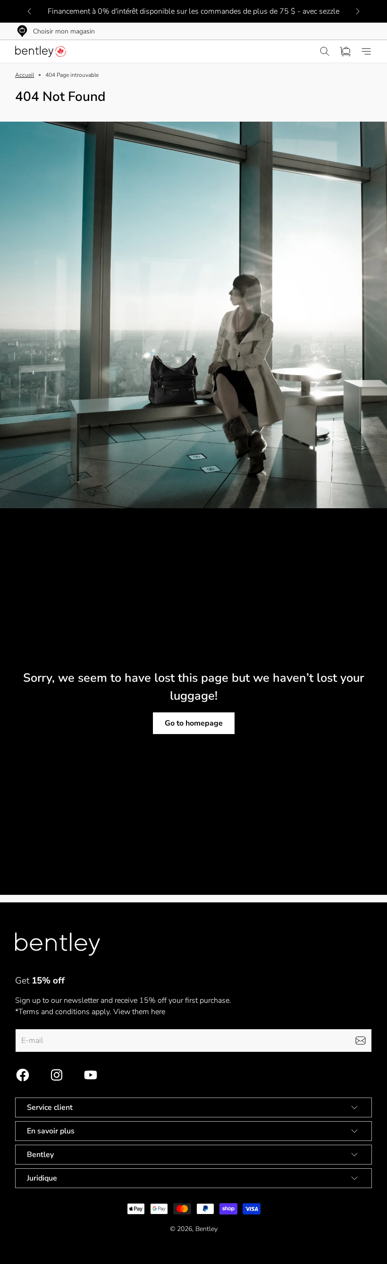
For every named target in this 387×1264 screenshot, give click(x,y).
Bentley (206, 1228)
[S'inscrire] (360, 1040)
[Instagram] (56, 1074)
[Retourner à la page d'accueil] (57, 944)
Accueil (24, 75)
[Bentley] (41, 51)
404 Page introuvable (72, 75)
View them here (139, 1012)
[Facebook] (22, 1074)
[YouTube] (90, 1074)
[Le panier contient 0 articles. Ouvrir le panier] (345, 51)
